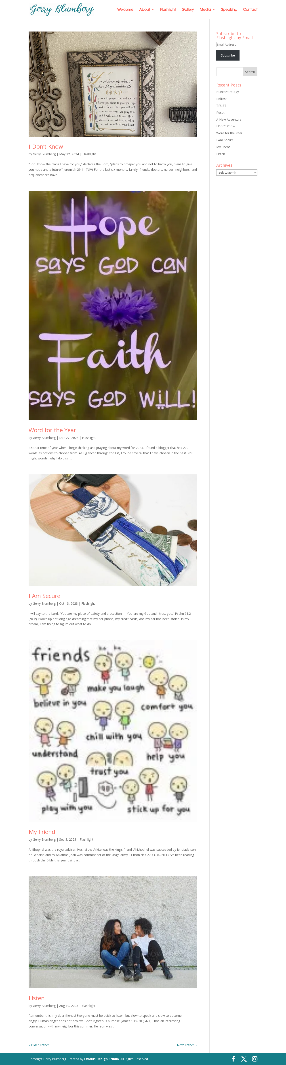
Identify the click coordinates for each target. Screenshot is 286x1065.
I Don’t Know (46, 146)
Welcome (125, 10)
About (144, 10)
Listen (37, 998)
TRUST (221, 105)
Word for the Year (52, 430)
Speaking (229, 10)
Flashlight (168, 10)
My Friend (42, 832)
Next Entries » (187, 1045)
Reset (220, 112)
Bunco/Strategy (227, 92)
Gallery (188, 10)
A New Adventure (229, 119)
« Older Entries (39, 1045)
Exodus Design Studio (101, 1059)
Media (205, 10)
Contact (250, 10)
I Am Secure (44, 596)
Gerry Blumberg (44, 154)
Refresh (221, 99)
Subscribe (228, 55)
